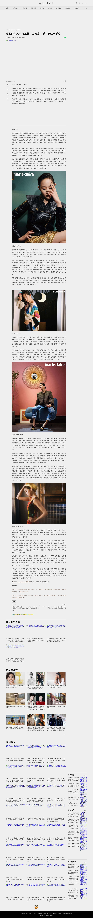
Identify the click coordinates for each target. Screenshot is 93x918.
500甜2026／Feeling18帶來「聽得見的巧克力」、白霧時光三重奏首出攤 (36, 780)
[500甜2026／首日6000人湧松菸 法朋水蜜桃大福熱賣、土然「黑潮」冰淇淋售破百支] (56, 810)
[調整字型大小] (7, 98)
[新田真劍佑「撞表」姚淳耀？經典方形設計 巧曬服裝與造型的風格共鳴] (15, 850)
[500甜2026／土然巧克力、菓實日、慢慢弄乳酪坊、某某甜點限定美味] (56, 850)
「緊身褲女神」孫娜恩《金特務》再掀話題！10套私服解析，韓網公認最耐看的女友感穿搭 (73, 879)
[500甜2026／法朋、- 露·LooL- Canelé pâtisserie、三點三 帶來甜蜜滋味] (56, 870)
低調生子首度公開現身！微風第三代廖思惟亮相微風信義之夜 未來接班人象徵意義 (36, 839)
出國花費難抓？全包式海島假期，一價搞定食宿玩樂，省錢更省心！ (15, 727)
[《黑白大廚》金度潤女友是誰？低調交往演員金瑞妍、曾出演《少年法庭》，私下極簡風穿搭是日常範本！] (15, 650)
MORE (85, 775)
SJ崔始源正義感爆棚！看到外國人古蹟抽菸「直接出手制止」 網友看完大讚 (73, 840)
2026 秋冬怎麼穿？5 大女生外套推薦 (73, 883)
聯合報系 (55, 913)
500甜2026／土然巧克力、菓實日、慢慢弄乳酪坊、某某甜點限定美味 (56, 859)
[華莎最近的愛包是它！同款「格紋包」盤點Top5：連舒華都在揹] (83, 896)
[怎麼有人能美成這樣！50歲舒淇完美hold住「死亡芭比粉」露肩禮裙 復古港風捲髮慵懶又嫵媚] (56, 631)
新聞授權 (35, 913)
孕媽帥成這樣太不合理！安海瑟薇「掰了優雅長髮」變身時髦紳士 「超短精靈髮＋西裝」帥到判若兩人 (36, 708)
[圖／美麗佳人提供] (36, 60)
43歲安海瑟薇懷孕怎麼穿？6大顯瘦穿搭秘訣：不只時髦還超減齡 (73, 872)
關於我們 (65, 913)
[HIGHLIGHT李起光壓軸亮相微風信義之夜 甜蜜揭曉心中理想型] (15, 810)
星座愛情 (67, 8)
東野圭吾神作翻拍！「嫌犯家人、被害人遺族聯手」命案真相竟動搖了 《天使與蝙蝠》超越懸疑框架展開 (56, 728)
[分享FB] (7, 84)
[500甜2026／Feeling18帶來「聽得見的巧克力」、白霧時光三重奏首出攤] (36, 771)
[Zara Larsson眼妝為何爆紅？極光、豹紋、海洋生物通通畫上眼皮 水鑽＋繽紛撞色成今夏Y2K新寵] (15, 771)
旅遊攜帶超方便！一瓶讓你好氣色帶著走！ (56, 707)
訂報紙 (59, 913)
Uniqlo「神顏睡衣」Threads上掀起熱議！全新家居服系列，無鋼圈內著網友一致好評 (73, 891)
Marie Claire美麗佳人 (24, 582)
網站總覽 (70, 913)
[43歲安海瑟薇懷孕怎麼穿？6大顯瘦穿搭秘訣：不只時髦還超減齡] (83, 872)
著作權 (44, 913)
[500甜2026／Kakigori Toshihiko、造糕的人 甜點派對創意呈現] (15, 870)
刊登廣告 (23, 913)
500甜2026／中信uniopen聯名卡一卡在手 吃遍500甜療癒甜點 (36, 878)
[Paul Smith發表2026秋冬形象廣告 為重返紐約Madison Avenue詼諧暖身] (56, 890)
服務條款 (40, 913)
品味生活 (58, 8)
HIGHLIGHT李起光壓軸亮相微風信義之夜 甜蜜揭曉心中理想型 (15, 819)
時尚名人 (15, 8)
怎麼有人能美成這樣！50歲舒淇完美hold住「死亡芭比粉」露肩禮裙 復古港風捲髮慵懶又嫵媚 (56, 640)
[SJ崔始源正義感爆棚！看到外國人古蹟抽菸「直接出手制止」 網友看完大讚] (83, 839)
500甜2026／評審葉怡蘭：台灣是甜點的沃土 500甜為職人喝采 (15, 898)
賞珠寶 (50, 8)
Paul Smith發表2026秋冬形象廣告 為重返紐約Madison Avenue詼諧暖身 (56, 899)
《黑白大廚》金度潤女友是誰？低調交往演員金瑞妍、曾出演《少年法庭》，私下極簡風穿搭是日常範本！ (15, 660)
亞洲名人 (19, 29)
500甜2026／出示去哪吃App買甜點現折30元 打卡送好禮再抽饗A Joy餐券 (56, 839)
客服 (30, 913)
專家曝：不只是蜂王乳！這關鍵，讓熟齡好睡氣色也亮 (15, 686)
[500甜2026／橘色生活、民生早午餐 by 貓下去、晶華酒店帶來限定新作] (15, 830)
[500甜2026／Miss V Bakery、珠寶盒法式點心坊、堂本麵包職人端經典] (56, 791)
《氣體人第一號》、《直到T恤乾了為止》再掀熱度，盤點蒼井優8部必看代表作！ (35, 640)
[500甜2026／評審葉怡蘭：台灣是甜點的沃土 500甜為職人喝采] (15, 890)
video (85, 8)
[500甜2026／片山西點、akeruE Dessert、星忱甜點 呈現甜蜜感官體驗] (36, 850)
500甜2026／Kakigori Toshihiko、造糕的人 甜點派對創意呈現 (15, 879)
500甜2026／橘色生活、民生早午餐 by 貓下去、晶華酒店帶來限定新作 (15, 839)
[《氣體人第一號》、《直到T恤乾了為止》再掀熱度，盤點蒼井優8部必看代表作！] (36, 631)
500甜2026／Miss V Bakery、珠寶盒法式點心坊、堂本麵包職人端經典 (56, 800)
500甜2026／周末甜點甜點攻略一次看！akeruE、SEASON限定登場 (36, 819)
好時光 (42, 8)
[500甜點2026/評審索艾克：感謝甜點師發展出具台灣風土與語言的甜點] (36, 890)
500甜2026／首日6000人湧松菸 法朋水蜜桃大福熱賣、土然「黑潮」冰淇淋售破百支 (56, 819)
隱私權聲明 (49, 913)
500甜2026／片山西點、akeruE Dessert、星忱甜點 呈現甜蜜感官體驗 (36, 859)
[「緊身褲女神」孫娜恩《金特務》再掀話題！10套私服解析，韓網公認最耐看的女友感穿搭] (83, 878)
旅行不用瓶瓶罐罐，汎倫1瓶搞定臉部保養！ (15, 707)
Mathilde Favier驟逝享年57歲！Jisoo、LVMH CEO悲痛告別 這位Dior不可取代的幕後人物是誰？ (35, 687)
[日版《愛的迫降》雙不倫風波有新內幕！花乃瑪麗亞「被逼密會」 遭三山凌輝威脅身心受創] (83, 845)
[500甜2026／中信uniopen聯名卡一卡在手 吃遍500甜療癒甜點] (36, 870)
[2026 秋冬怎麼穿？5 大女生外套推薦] (83, 884)
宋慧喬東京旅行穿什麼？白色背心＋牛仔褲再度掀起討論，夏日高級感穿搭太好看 (73, 867)
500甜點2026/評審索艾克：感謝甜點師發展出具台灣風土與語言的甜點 (36, 899)
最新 (7, 8)
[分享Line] (7, 89)
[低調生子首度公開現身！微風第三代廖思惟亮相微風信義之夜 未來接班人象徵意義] (36, 830)
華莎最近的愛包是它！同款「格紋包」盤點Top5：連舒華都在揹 (73, 896)
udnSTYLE (8, 29)
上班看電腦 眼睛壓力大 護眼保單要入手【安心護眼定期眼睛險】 (56, 686)
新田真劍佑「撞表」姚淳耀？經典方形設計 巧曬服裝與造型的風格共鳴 (15, 859)
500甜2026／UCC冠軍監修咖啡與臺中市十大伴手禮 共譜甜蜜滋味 (15, 759)
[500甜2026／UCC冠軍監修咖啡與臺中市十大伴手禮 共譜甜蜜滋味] (15, 751)
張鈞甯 (14, 601)
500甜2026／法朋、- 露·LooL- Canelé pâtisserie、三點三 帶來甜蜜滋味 (56, 879)
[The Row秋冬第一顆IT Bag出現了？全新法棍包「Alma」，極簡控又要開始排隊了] (56, 751)
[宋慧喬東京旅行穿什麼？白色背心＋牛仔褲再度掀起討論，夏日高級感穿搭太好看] (83, 866)
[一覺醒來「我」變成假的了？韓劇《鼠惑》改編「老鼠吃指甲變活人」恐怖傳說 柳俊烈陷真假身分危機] (15, 631)
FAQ (27, 913)
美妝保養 (33, 8)
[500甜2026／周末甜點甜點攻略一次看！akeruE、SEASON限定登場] (36, 810)
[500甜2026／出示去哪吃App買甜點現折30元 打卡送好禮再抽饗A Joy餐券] (56, 830)
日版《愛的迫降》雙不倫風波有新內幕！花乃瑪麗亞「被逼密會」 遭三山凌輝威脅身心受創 (73, 846)
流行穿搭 (24, 8)
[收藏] (7, 94)
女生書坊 (77, 8)
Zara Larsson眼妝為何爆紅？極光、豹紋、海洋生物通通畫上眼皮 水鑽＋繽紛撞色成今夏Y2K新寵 (15, 780)
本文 (14, 582)
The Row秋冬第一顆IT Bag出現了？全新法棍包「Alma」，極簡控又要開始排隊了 (56, 760)
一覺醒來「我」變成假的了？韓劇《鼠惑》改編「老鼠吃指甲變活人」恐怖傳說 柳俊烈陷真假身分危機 (15, 641)
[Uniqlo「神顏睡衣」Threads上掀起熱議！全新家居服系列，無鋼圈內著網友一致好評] (83, 890)
